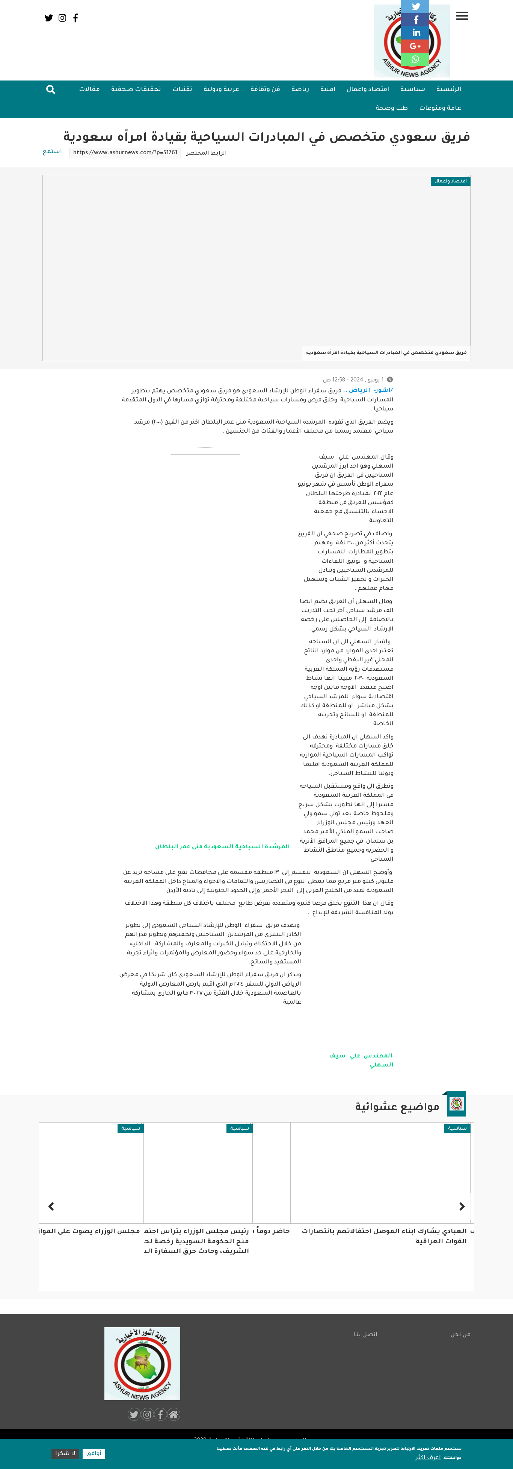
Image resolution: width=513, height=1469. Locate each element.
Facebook (75, 17)
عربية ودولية (221, 90)
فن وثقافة (265, 90)
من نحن (461, 1335)
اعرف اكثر (428, 1458)
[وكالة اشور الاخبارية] (139, 1363)
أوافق (93, 1454)
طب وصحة (392, 108)
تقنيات (182, 90)
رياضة (300, 90)
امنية (327, 90)
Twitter (49, 17)
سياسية (412, 90)
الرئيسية (448, 90)
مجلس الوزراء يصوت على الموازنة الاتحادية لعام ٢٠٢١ (164, 1232)
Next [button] (51, 1206)
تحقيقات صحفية (136, 90)
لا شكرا (65, 1454)
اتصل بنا (365, 1335)
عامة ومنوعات (440, 108)
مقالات (89, 90)
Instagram (62, 17)
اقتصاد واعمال (368, 90)
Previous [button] (461, 1206)
